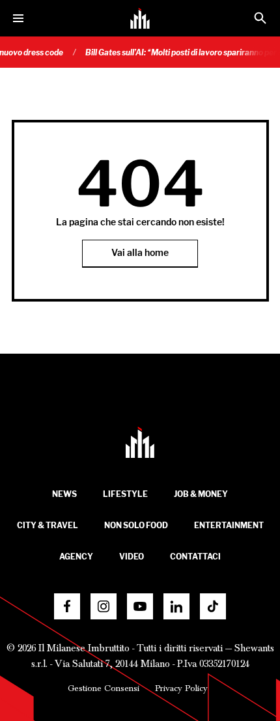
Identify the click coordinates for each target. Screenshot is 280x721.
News (64, 494)
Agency (76, 556)
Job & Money (201, 494)
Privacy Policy (181, 688)
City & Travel (47, 525)
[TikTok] (213, 606)
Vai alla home (140, 253)
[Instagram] (104, 606)
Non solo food (136, 525)
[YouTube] (140, 606)
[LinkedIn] (176, 606)
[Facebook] (67, 606)
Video (131, 556)
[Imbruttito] (140, 18)
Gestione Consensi (103, 688)
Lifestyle (125, 494)
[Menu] (18, 18)
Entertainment (229, 525)
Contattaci (195, 556)
